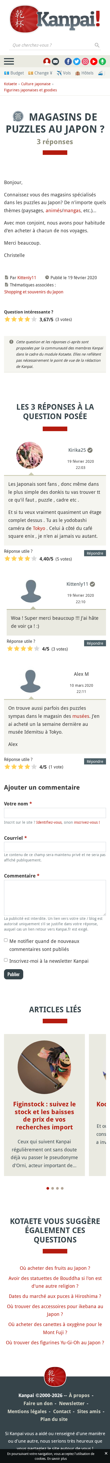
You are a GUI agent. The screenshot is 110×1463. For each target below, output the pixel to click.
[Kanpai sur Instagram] (85, 61)
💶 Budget (14, 73)
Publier (13, 974)
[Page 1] (47, 1188)
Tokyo (39, 528)
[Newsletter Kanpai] (55, 61)
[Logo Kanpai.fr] (55, 19)
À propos (79, 1395)
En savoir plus (57, 1458)
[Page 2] (52, 1188)
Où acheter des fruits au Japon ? (55, 1268)
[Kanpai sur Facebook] (68, 61)
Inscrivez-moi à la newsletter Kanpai (49, 961)
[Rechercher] (97, 45)
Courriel (15, 838)
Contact (62, 1411)
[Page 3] (57, 1188)
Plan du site (54, 1419)
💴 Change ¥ (40, 73)
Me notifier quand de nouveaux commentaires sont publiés (44, 945)
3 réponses (55, 142)
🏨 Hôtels (84, 73)
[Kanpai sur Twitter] (76, 61)
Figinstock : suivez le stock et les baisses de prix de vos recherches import (44, 1115)
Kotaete (10, 83)
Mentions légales (27, 1411)
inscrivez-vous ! (87, 822)
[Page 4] (62, 1188)
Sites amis (89, 1411)
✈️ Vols (64, 73)
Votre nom (18, 804)
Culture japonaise (36, 83)
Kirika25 (77, 450)
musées (80, 716)
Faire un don (38, 1403)
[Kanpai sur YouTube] (93, 61)
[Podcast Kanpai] (102, 61)
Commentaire (22, 876)
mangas (72, 210)
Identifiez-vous (49, 822)
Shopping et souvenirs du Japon (33, 292)
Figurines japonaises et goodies (30, 89)
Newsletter (72, 1403)
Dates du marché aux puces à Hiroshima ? (55, 1296)
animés (54, 210)
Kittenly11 (26, 278)
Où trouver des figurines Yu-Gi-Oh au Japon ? (55, 1342)
